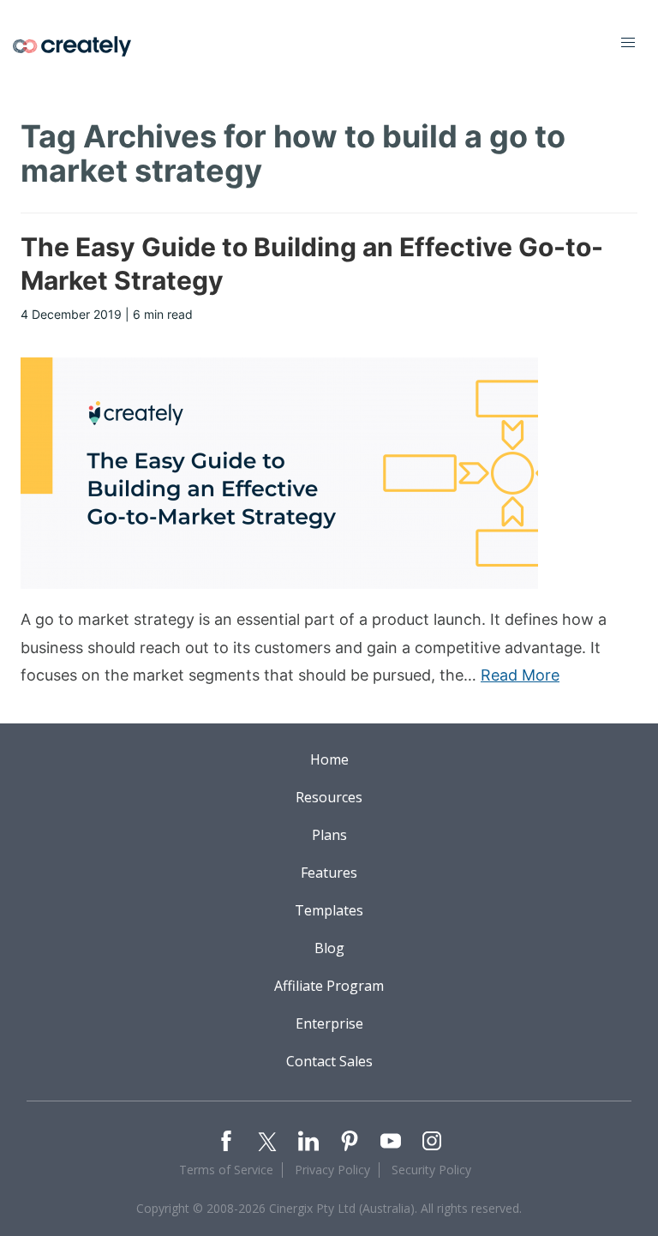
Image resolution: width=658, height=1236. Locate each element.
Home (329, 759)
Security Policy (431, 1169)
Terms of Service (226, 1169)
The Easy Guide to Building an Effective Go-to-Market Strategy (312, 263)
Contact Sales (329, 1061)
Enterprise (329, 1023)
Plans (329, 834)
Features (329, 872)
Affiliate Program (329, 985)
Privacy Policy (332, 1169)
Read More (520, 675)
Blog (329, 948)
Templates (329, 910)
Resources (329, 797)
